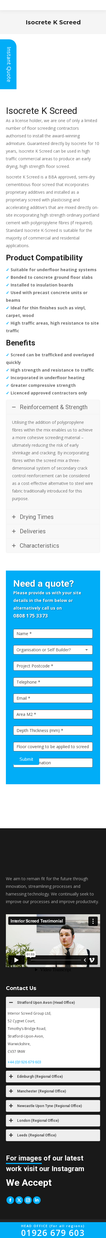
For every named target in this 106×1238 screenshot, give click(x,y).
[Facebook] (10, 1200)
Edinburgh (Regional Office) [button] (40, 1077)
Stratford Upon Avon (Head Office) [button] (46, 1003)
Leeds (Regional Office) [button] (36, 1135)
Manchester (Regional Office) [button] (41, 1091)
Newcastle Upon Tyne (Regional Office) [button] (49, 1106)
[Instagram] (28, 1200)
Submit (26, 759)
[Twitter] (19, 1200)
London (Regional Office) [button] (38, 1121)
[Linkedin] (37, 1200)
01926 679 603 (53, 1231)
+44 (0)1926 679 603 (24, 1062)
